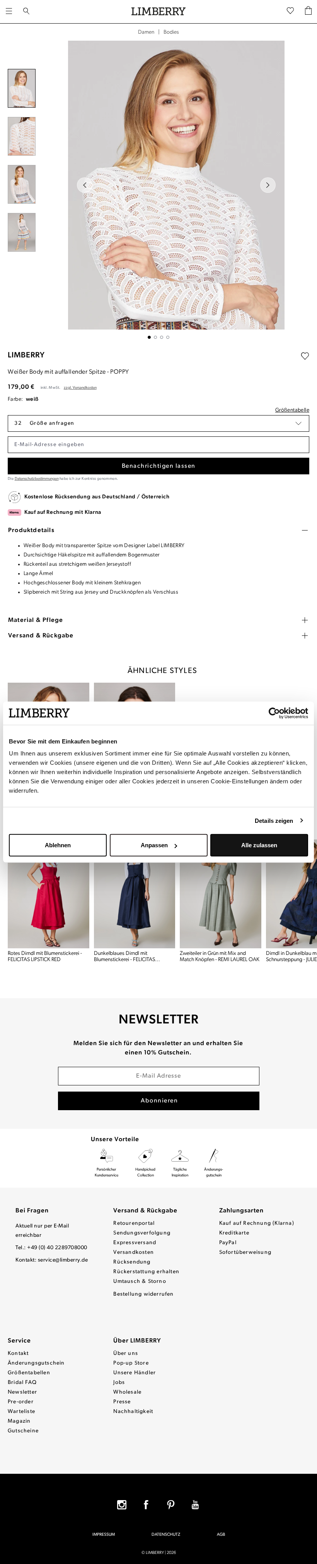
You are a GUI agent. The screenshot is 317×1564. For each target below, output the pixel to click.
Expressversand (134, 1243)
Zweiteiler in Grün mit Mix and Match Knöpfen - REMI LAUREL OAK (219, 957)
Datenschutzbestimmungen (37, 479)
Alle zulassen (259, 845)
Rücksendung (131, 1262)
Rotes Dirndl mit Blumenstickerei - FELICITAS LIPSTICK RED (45, 957)
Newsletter (22, 1392)
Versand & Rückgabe (145, 1211)
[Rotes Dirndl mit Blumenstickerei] (48, 894)
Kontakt (18, 1353)
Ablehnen (58, 845)
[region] (158, 190)
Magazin (19, 1421)
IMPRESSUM (103, 1535)
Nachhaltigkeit (133, 1412)
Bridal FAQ (22, 1382)
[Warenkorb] (308, 12)
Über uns (125, 1353)
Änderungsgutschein (36, 1363)
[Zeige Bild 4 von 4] (167, 337)
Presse (122, 1402)
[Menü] (9, 11)
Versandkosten (133, 1252)
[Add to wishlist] (305, 356)
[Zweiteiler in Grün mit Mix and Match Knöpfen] (220, 894)
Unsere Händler (134, 1373)
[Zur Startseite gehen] (158, 11)
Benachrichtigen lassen (159, 466)
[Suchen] (26, 11)
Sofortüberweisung (245, 1252)
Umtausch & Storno (139, 1281)
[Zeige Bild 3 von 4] (161, 337)
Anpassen (154, 845)
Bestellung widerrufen (143, 1294)
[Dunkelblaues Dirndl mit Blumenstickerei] (135, 894)
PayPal (228, 1243)
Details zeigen (274, 820)
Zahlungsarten (241, 1211)
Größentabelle (292, 410)
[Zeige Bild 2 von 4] (155, 337)
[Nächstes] (268, 185)
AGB (221, 1535)
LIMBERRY (26, 355)
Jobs (119, 1382)
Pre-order (21, 1402)
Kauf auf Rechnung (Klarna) (256, 1223)
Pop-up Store (130, 1363)
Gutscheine (23, 1431)
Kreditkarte (234, 1233)
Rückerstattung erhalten (146, 1272)
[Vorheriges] (84, 185)
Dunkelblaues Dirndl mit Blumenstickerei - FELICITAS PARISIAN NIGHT (124, 957)
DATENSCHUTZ (166, 1535)
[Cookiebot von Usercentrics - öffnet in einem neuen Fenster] (274, 713)
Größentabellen (29, 1373)
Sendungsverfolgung (141, 1233)
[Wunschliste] (290, 11)
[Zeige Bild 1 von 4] (149, 337)
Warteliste (21, 1412)
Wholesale (127, 1392)
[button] (158, 423)
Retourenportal (134, 1223)
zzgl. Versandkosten (80, 388)
